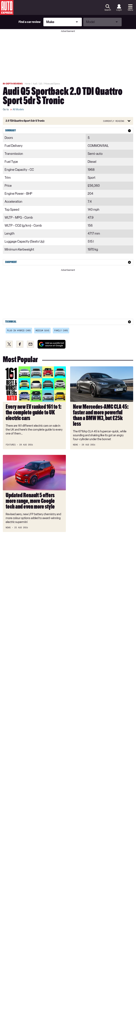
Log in (119, 10)
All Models (18, 109)
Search (107, 10)
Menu (130, 10)
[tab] (68, 131)
